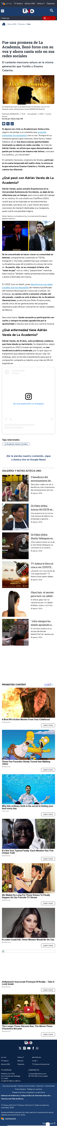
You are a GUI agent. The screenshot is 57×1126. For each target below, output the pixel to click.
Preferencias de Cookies (26, 1086)
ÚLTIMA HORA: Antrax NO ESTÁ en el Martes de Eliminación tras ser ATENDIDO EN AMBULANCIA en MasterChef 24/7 (42, 507)
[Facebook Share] (3, 123)
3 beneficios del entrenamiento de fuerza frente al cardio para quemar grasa (42, 479)
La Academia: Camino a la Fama (16, 444)
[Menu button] (5, 11)
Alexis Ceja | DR (17, 119)
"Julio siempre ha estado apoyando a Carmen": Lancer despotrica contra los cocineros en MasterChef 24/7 (42, 623)
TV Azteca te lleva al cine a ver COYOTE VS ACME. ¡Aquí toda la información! (42, 565)
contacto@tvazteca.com (37, 1074)
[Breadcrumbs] (5, 24)
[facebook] (33, 1049)
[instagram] (24, 1049)
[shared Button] (12, 123)
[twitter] (20, 1049)
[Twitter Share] (8, 123)
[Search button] (52, 11)
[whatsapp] (37, 1049)
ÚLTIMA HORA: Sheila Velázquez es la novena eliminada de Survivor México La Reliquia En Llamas (42, 536)
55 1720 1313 (33, 1076)
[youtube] (28, 1049)
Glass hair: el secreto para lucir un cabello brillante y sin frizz (42, 594)
